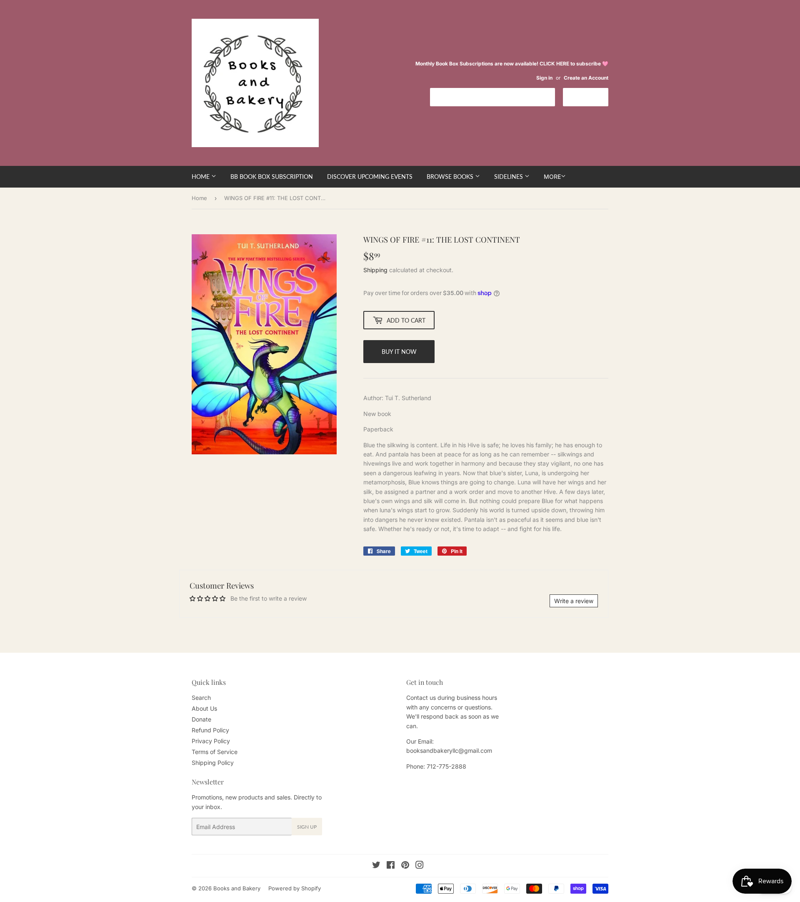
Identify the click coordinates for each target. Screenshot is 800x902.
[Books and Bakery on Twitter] (376, 865)
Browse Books (451, 176)
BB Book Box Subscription (271, 176)
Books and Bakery (236, 888)
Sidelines (509, 176)
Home (201, 176)
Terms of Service (215, 751)
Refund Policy (210, 730)
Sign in (544, 78)
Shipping (375, 269)
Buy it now (399, 351)
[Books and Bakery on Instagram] (419, 865)
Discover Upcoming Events (369, 176)
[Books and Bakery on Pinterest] (405, 865)
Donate (201, 719)
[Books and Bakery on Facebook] (390, 865)
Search (201, 697)
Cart (592, 96)
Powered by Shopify (294, 888)
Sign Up (307, 827)
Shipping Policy (213, 762)
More (552, 176)
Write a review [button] (573, 600)
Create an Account (586, 78)
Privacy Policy (211, 740)
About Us (204, 708)
